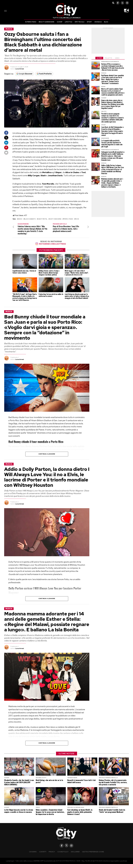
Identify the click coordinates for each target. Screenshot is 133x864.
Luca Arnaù (19, 69)
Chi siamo (33, 852)
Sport (89, 22)
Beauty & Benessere (46, 22)
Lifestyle (68, 22)
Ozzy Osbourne (55, 219)
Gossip (59, 22)
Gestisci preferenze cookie (93, 852)
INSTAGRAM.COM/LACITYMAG (52, 244)
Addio (20, 219)
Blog (106, 22)
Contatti (42, 852)
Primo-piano (68, 219)
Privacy (52, 852)
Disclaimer (75, 852)
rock (77, 219)
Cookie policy (62, 852)
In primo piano (30, 22)
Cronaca (98, 22)
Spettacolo (79, 22)
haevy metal (42, 219)
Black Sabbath (30, 219)
